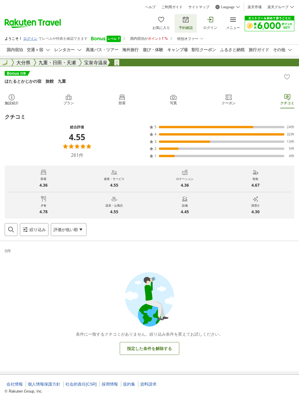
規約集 (129, 384)
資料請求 (148, 384)
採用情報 (110, 384)
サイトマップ (198, 7)
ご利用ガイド (171, 7)
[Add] (287, 77)
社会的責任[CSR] (81, 384)
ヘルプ (150, 7)
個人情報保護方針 (44, 384)
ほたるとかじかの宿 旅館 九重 (35, 81)
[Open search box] (11, 229)
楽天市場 (255, 7)
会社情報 (14, 384)
